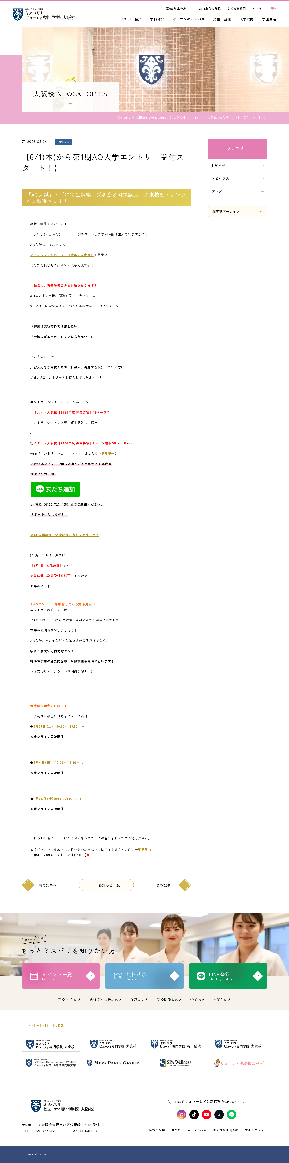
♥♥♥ (106, 453)
